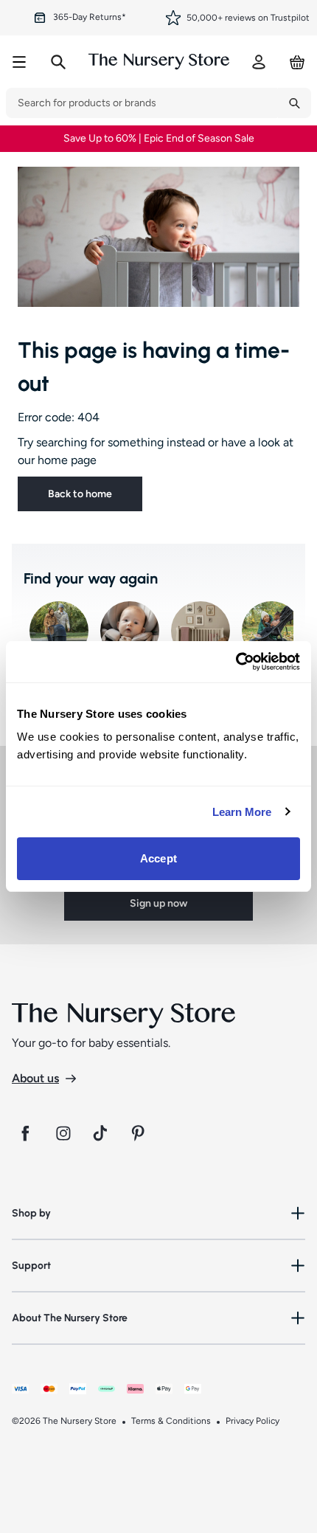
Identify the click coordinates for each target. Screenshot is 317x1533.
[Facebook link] (25, 1133)
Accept (158, 858)
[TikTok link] (101, 1133)
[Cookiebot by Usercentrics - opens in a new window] (235, 661)
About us (35, 1078)
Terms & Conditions (171, 1421)
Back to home (80, 494)
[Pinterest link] (140, 1133)
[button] (158, 1213)
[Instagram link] (63, 1133)
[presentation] (142, 103)
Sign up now (158, 903)
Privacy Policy (252, 1421)
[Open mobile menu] (19, 62)
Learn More (242, 812)
